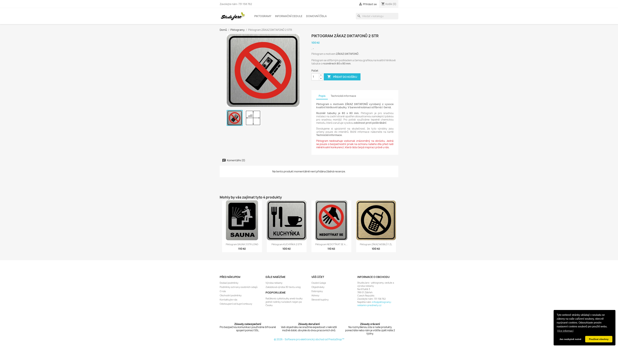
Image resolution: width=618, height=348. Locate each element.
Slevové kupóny (320, 299)
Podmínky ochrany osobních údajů (239, 287)
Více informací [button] (565, 330)
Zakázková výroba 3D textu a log (283, 287)
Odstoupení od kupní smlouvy (236, 303)
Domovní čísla (316, 16)
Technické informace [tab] (343, 96)
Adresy (315, 295)
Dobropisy (317, 291)
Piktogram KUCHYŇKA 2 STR (287, 244)
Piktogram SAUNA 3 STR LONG (242, 244)
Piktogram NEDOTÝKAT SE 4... (331, 244)
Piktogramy (262, 16)
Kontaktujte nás (228, 299)
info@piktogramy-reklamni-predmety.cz (374, 303)
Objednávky (317, 287)
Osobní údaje (318, 282)
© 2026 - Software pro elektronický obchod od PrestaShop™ (309, 339)
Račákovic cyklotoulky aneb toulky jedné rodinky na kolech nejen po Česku (284, 302)
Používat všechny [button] (599, 339)
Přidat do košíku (342, 77)
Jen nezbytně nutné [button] (570, 339)
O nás (223, 291)
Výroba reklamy (274, 282)
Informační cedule (288, 16)
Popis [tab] (322, 96)
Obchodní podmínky (231, 295)
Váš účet (317, 277)
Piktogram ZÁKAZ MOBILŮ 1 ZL (376, 244)
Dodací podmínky (229, 282)
